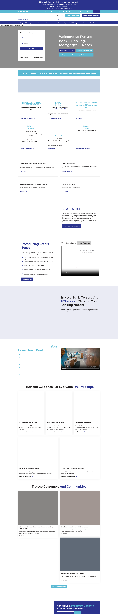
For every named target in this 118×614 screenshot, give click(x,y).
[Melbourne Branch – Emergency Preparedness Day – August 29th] (38, 508)
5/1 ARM (52, 6)
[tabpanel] (79, 261)
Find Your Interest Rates (54, 118)
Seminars (22, 191)
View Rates (65, 191)
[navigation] (72, 15)
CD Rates (42, 2)
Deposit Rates (51, 148)
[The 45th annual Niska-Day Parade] (80, 554)
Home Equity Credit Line (26, 118)
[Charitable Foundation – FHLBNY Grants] (80, 508)
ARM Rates (79, 118)
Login (32, 48)
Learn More (23, 171)
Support (7, 25)
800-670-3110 (24, 12)
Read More (22, 535)
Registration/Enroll (38, 57)
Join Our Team (66, 171)
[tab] (68, 243)
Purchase (61, 4)
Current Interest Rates (26, 148)
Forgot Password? (24, 57)
